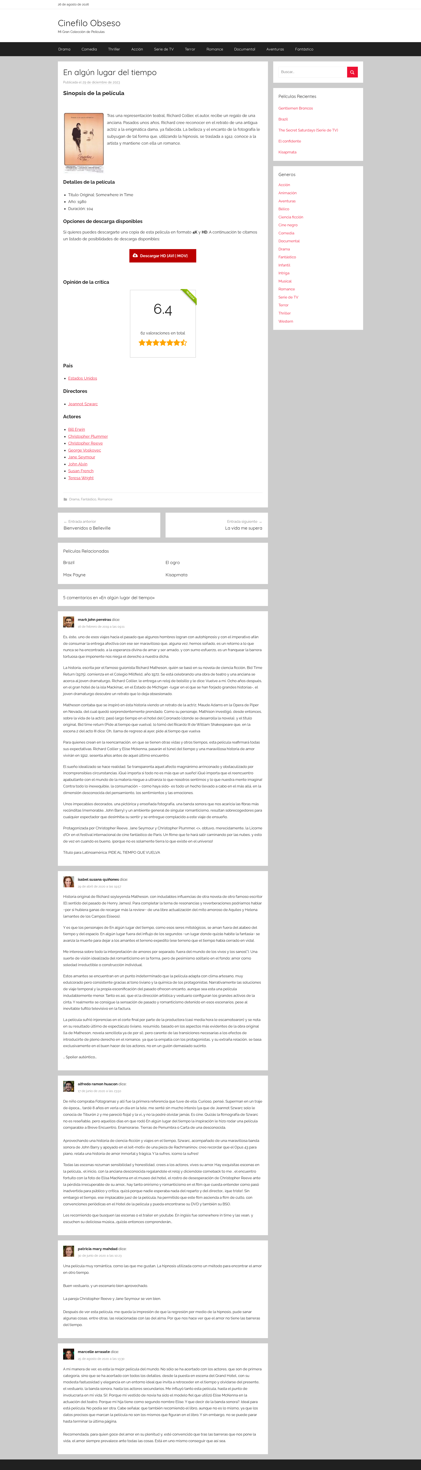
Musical (285, 281)
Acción (137, 49)
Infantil (284, 265)
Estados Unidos (82, 378)
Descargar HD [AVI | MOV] (164, 255)
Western (285, 321)
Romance (215, 49)
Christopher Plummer (88, 436)
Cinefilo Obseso (89, 22)
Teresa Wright (81, 478)
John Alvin (77, 464)
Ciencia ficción (290, 217)
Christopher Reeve (85, 443)
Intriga (283, 273)
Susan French (81, 471)
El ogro (173, 562)
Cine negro (288, 225)
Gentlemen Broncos (295, 108)
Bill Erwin (76, 429)
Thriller (114, 49)
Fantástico (304, 49)
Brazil (69, 562)
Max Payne (74, 574)
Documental (244, 49)
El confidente (289, 141)
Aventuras (275, 49)
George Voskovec (84, 450)
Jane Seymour (81, 457)
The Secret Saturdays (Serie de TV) (308, 130)
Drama (64, 49)
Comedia (89, 49)
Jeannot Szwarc (83, 404)
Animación (287, 193)
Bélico (283, 209)
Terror (190, 49)
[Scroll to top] (412, 1461)
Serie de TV (164, 49)
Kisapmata (176, 574)
